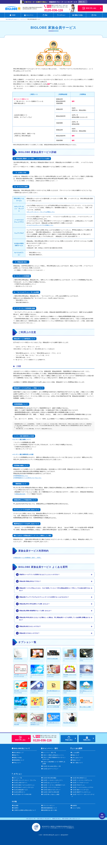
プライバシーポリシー (49, 805)
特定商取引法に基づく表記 (50, 810)
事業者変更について (19, 760)
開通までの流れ (18, 757)
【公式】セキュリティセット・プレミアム (25, 780)
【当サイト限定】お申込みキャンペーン (53, 755)
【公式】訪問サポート (19, 792)
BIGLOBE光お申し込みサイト (12, 19)
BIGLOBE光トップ (18, 752)
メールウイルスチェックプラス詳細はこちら (40, 225)
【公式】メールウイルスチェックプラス (82, 787)
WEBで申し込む (91, 8)
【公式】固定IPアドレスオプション (81, 792)
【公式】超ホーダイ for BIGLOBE (22, 794)
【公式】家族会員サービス (21, 789)
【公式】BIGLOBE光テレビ (79, 778)
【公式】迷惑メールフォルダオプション (24, 785)
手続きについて (76, 760)
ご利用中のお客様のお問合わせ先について (25, 810)
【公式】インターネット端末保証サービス (54, 785)
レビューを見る (76, 808)
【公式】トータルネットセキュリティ (53, 780)
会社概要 (16, 805)
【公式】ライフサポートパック (80, 782)
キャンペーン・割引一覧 (49, 752)
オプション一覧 (18, 778)
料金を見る (69, 740)
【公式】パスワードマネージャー (51, 787)
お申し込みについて (77, 757)
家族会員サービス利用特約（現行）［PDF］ (28, 557)
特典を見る (87, 740)
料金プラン (16, 755)
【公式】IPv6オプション (78, 785)
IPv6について (17, 762)
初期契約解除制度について (50, 808)
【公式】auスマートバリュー (50, 768)
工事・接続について (77, 762)
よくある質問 (75, 752)
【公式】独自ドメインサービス (80, 789)
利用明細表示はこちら (21, 475)
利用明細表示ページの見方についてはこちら (28, 477)
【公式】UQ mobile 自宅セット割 (52, 766)
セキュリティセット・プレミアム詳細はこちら (41, 212)
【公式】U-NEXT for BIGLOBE (51, 792)
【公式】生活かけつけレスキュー (51, 789)
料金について (75, 755)
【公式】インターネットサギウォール (82, 780)
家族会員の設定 (20, 494)
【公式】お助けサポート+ (20, 782)
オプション (23, 19)
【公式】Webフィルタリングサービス (24, 787)
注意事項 (16, 808)
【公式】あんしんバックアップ (51, 782)
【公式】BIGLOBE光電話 (49, 778)
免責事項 (74, 805)
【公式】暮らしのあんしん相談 (51, 794)
